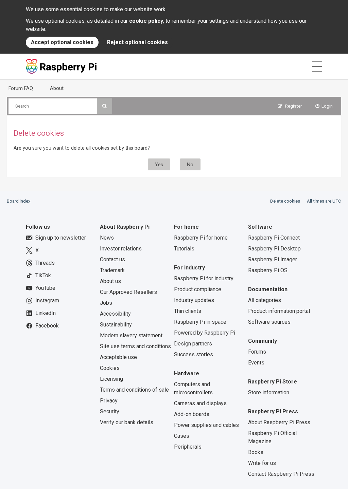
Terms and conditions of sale (134, 390)
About (57, 88)
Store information (268, 392)
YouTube (45, 288)
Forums (257, 352)
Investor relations (121, 248)
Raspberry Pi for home (201, 237)
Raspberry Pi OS (268, 270)
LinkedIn (45, 313)
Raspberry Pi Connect (274, 237)
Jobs (106, 303)
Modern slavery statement (131, 335)
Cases (181, 436)
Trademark (112, 270)
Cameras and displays (200, 403)
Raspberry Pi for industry (203, 278)
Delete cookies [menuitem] (285, 201)
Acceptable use (118, 357)
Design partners (193, 343)
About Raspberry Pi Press (279, 422)
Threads (45, 263)
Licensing (111, 379)
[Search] (104, 106)
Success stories (193, 354)
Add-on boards (191, 414)
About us (110, 281)
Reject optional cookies (137, 42)
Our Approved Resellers (128, 292)
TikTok (43, 275)
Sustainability (116, 324)
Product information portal (279, 311)
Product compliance (197, 289)
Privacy (109, 400)
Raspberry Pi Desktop (274, 248)
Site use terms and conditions (135, 346)
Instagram (47, 300)
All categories (264, 300)
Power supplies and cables (206, 425)
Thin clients (187, 311)
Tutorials (184, 248)
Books (255, 452)
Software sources (269, 322)
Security (109, 411)
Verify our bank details (126, 422)
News (107, 237)
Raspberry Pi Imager (272, 259)
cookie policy (146, 21)
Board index (19, 201)
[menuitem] (324, 106)
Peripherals (188, 447)
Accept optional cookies (62, 42)
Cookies (110, 368)
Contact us (112, 259)
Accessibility (115, 314)
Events (256, 362)
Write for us (262, 463)
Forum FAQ (20, 88)
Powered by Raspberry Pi (204, 333)
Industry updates (194, 300)
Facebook (47, 325)
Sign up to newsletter (60, 237)
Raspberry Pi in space (200, 322)
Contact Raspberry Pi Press (281, 474)
